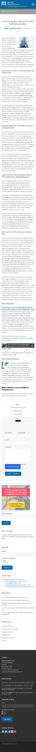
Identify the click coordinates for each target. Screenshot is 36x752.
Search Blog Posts (7, 513)
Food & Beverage (7, 632)
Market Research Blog (9, 11)
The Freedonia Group (8, 638)
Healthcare (6, 635)
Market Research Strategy (9, 629)
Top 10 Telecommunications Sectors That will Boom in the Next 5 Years (18, 608)
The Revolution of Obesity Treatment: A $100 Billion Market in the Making (17, 604)
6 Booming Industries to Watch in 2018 (15, 581)
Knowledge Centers (18, 411)
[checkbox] (18, 561)
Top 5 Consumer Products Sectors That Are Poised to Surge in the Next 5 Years (17, 613)
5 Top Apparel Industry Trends (13, 583)
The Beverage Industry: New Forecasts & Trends (18, 585)
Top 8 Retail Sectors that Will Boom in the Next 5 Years (15, 597)
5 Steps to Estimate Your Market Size (15, 579)
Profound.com (12, 396)
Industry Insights (18, 414)
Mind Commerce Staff (12, 28)
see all (4, 640)
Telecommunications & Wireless (18, 407)
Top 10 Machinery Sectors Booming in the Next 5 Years (15, 600)
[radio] (18, 560)
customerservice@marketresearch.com (12, 672)
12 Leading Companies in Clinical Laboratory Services (19, 586)
